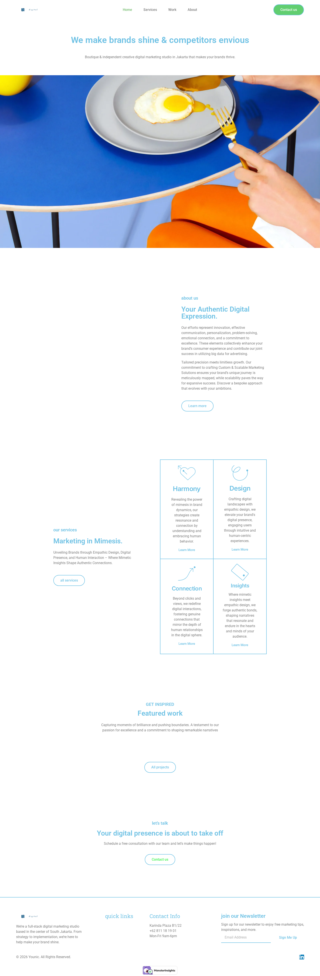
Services (150, 10)
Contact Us (113, 942)
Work (172, 10)
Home (127, 10)
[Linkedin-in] (301, 957)
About (192, 10)
